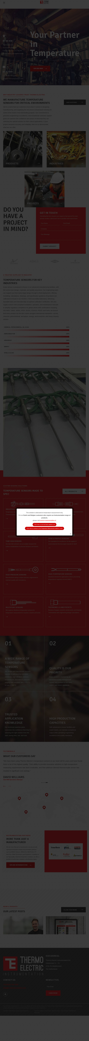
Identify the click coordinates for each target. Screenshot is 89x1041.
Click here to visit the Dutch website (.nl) (44, 524)
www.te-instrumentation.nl (48, 520)
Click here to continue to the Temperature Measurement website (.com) (44, 528)
